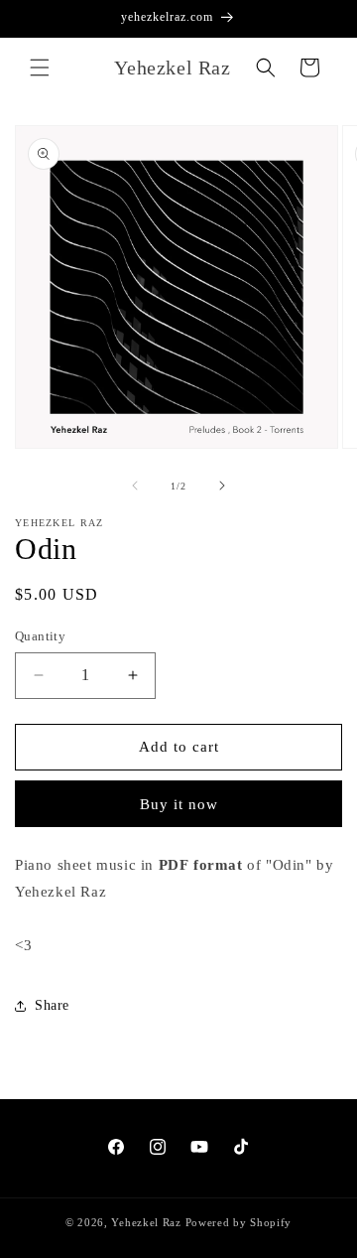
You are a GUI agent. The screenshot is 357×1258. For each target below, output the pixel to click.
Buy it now (179, 804)
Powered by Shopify (239, 1222)
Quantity (40, 636)
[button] (39, 67)
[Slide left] (135, 485)
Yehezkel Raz (145, 1222)
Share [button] (52, 1005)
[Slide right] (222, 485)
